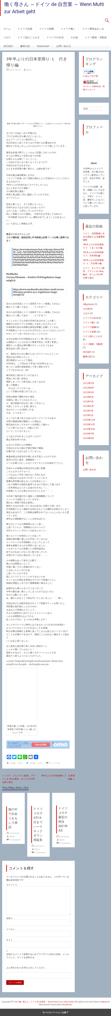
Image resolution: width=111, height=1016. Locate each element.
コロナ (7, 37)
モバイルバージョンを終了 (55, 1012)
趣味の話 (25, 46)
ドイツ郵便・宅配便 (96, 37)
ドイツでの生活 (55, 37)
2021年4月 (88, 406)
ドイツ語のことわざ (29, 37)
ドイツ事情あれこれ (93, 28)
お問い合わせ (63, 46)
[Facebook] (9, 757)
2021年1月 (88, 415)
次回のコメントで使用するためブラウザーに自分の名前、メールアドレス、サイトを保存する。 (37, 956)
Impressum (43, 46)
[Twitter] (14, 757)
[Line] (19, 757)
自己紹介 (8, 46)
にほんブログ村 (90, 76)
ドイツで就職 (46, 28)
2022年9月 (88, 383)
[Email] (30, 757)
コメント (11, 884)
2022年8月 (88, 387)
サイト (9, 940)
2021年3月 (88, 410)
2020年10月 (89, 429)
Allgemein (88, 304)
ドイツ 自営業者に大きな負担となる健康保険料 (94, 236)
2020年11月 (89, 424)
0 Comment (14, 840)
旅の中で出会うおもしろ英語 (13, 818)
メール (10, 929)
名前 (9, 918)
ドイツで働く (68, 28)
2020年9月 (88, 433)
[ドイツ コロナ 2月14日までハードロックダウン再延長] (38, 804)
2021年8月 (88, 397)
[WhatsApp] (25, 757)
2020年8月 (88, 438)
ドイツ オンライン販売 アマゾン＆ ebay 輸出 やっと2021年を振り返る (18, 778)
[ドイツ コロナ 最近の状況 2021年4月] (63, 803)
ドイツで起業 (25, 28)
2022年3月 (88, 392)
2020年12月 (89, 419)
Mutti (29, 70)
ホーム (7, 28)
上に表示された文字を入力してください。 (26, 967)
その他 (74, 37)
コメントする (54, 763)
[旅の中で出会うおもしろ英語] (13, 804)
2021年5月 (88, 401)
